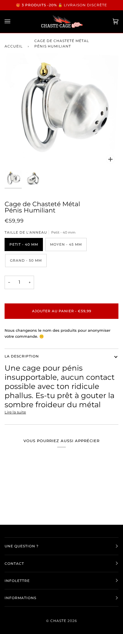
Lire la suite (15, 412)
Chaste (58, 621)
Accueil (14, 46)
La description (22, 356)
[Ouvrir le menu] (13, 21)
